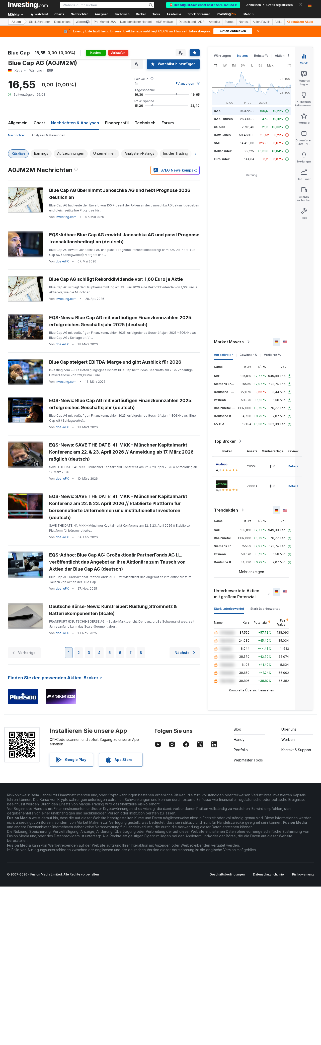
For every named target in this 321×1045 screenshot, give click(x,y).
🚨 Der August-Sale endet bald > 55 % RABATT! (203, 5)
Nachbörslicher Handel (136, 22)
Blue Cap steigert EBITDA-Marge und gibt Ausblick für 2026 (115, 362)
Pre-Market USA (105, 22)
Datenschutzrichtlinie (268, 874)
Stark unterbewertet (229, 609)
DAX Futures (223, 119)
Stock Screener (199, 14)
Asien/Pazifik (261, 22)
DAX (217, 111)
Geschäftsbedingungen (227, 874)
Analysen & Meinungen (48, 135)
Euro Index (222, 159)
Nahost (244, 22)
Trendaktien (226, 510)
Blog (237, 729)
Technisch (145, 122)
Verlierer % (272, 355)
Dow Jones (222, 135)
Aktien (16, 22)
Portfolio (241, 750)
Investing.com (66, 217)
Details (293, 466)
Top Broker (225, 441)
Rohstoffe (261, 56)
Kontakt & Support (296, 750)
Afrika (278, 22)
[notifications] (300, 4)
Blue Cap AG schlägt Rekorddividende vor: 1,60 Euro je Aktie (116, 279)
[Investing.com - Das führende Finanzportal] (28, 5)
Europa (229, 22)
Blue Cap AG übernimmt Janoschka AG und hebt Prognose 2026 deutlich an (119, 194)
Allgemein (18, 122)
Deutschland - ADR (192, 22)
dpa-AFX (62, 261)
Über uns (288, 729)
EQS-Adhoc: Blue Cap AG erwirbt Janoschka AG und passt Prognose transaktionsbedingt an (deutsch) (124, 238)
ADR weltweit (165, 22)
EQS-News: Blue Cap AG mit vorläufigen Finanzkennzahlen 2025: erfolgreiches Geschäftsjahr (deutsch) (121, 404)
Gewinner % (248, 355)
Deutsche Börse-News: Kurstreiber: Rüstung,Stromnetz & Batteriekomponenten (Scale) (113, 610)
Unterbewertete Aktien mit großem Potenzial (236, 593)
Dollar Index (223, 151)
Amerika (214, 22)
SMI (216, 143)
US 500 (219, 127)
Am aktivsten (223, 355)
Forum (168, 122)
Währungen (222, 56)
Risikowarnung (303, 874)
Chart (39, 122)
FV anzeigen (185, 83)
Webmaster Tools (248, 760)
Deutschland (62, 22)
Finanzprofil (117, 122)
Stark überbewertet (265, 609)
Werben (288, 739)
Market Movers (229, 341)
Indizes (242, 56)
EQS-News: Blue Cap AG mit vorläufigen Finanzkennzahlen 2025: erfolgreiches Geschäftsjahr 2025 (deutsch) (121, 321)
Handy (239, 739)
